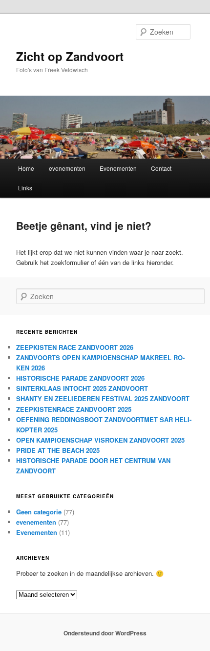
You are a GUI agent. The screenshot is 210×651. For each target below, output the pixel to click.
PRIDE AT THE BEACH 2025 (58, 450)
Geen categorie (39, 511)
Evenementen (118, 168)
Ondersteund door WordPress (105, 633)
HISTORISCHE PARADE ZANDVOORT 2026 (80, 378)
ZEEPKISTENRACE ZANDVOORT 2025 (73, 409)
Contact (161, 168)
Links (25, 187)
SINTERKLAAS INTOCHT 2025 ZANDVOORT (82, 388)
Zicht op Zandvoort (70, 56)
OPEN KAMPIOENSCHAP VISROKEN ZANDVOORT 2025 (100, 440)
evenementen (67, 168)
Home (26, 168)
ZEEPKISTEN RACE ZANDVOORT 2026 (74, 347)
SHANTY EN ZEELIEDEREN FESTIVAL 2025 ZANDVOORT (102, 398)
